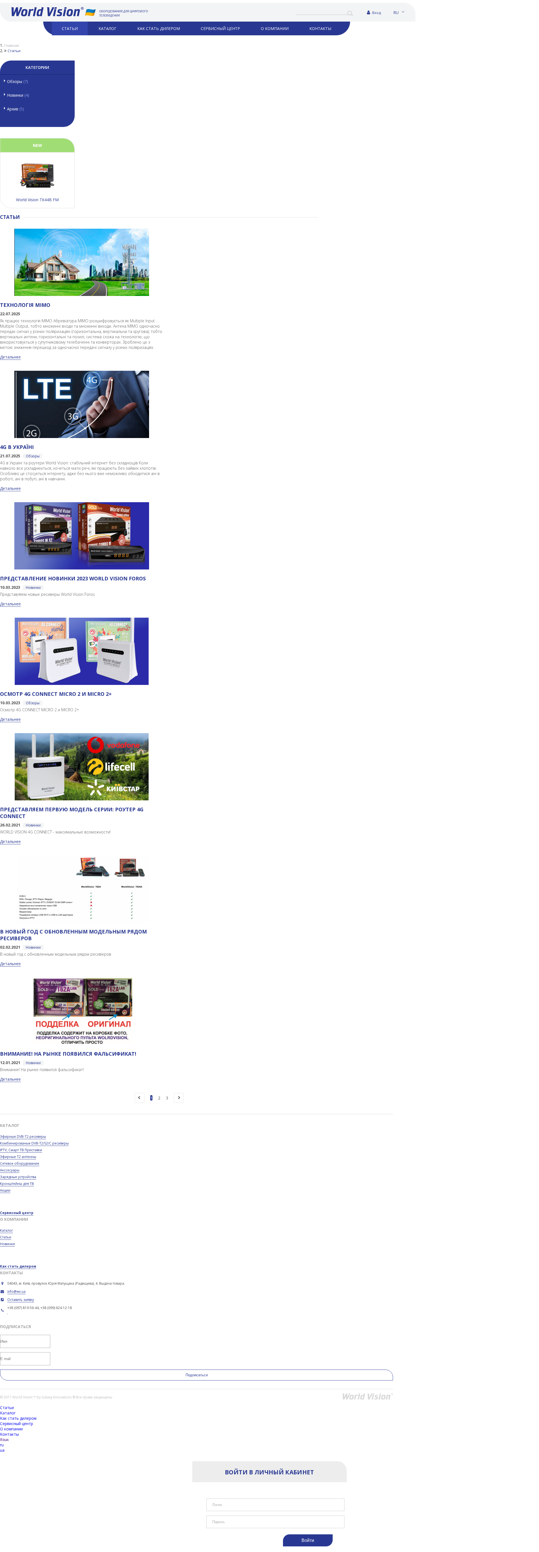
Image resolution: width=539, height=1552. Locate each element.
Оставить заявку (20, 1299)
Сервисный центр (16, 1212)
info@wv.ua (16, 1291)
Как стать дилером (18, 1266)
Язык (4, 1439)
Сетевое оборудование (19, 1163)
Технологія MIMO (25, 305)
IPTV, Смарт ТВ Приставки (21, 1150)
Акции (5, 1190)
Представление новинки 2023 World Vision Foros (73, 578)
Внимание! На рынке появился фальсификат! (68, 1053)
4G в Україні (17, 447)
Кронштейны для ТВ (17, 1183)
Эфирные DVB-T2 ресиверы (23, 1136)
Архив (15, 109)
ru (396, 12)
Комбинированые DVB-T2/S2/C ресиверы (34, 1143)
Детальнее (10, 357)
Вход (376, 12)
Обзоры (17, 81)
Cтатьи (5, 1237)
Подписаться (197, 1375)
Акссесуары (9, 1170)
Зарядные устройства (18, 1177)
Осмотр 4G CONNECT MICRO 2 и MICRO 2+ (56, 694)
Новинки (18, 95)
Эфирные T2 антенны (18, 1156)
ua (2, 1450)
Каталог (6, 1230)
